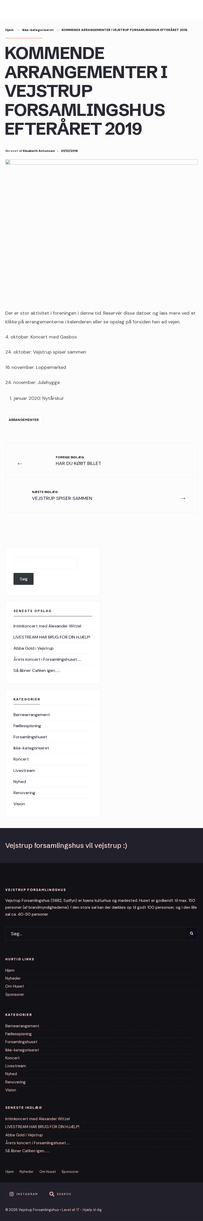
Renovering (24, 792)
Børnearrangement (31, 714)
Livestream (24, 770)
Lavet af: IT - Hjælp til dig (82, 1210)
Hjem (9, 30)
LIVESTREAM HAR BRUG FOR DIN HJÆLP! (51, 637)
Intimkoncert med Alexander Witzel (47, 626)
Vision (19, 804)
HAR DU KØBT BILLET (78, 461)
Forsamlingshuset (30, 737)
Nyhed (19, 781)
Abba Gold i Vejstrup (33, 648)
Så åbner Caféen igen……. (37, 670)
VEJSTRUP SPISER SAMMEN (62, 495)
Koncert (21, 759)
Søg (23, 579)
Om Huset (14, 986)
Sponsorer (14, 994)
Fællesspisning (27, 726)
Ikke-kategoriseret (38, 30)
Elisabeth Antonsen (39, 151)
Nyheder (13, 978)
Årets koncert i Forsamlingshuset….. (47, 659)
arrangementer (24, 420)
